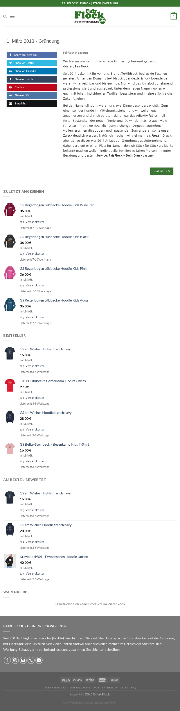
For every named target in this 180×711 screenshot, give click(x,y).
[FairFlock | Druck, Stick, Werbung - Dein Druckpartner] (90, 16)
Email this (20, 103)
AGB (96, 687)
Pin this (19, 87)
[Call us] (31, 660)
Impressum (110, 687)
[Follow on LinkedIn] (39, 660)
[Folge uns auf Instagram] (15, 660)
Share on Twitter (24, 63)
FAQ (133, 687)
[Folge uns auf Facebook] (7, 660)
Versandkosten (35, 222)
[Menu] (12, 16)
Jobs (124, 687)
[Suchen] (5, 16)
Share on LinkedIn (25, 71)
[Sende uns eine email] (23, 660)
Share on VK (21, 95)
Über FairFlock (55, 687)
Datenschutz (80, 687)
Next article (160, 171)
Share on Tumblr (24, 79)
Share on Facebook (25, 55)
